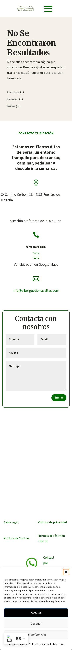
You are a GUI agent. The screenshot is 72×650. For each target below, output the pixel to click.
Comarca (13, 92)
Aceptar (36, 613)
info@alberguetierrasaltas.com (36, 290)
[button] (66, 572)
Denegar (36, 624)
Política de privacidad (40, 644)
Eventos (12, 99)
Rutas (11, 106)
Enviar (59, 397)
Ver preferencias (36, 635)
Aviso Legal (58, 644)
